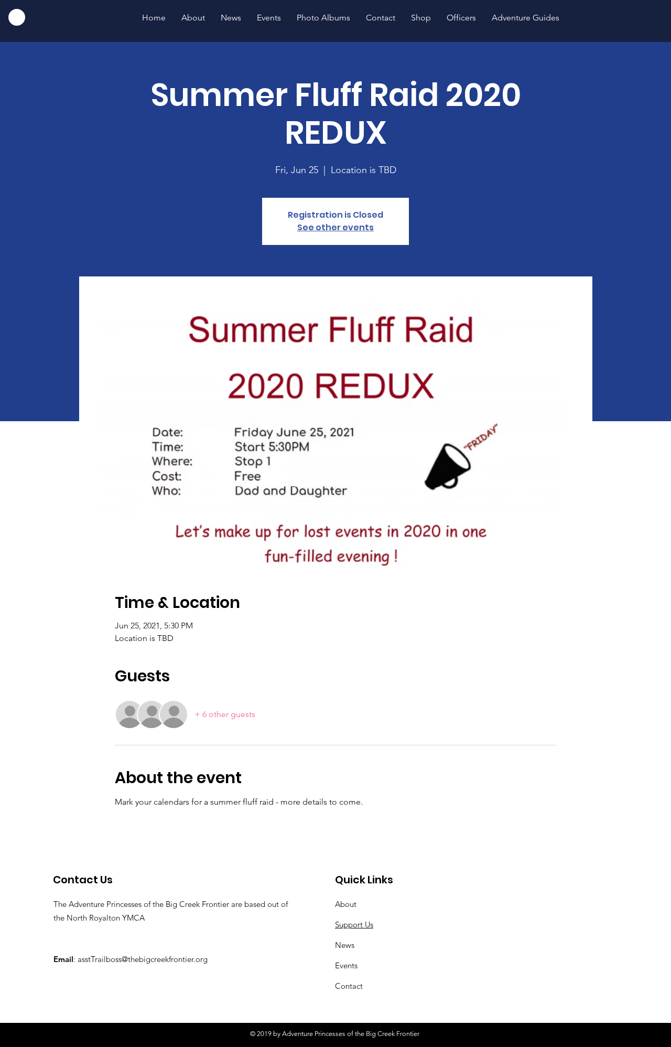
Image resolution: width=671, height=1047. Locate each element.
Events (346, 965)
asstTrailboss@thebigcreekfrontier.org (143, 959)
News (344, 945)
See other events (335, 227)
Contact (349, 986)
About (345, 904)
